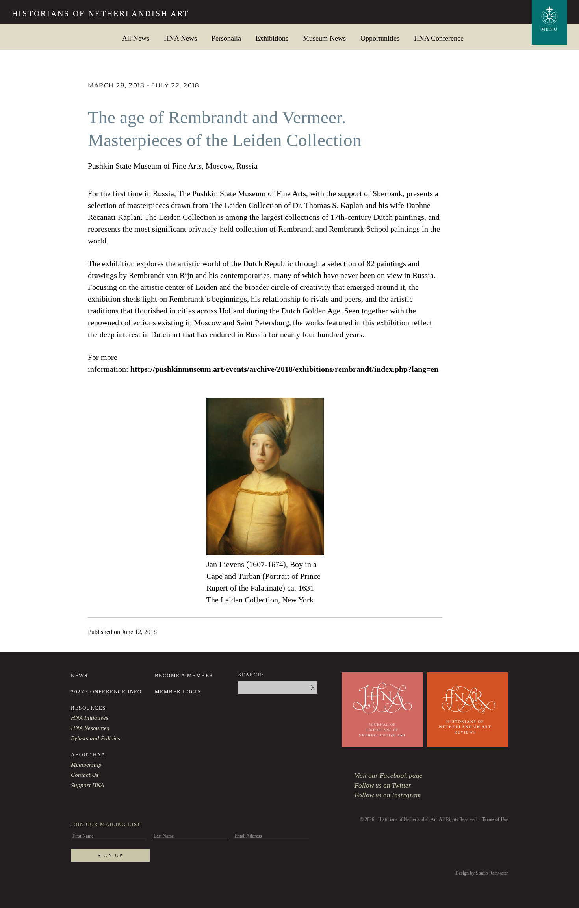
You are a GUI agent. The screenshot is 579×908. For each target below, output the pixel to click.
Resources (88, 708)
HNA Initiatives (89, 718)
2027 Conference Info (106, 692)
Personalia (226, 38)
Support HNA (87, 785)
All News (135, 38)
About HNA (88, 755)
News (79, 675)
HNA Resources (90, 728)
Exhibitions (272, 38)
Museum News (324, 38)
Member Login (178, 692)
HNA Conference (439, 38)
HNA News (180, 38)
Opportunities (379, 38)
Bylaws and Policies (95, 738)
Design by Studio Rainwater (481, 873)
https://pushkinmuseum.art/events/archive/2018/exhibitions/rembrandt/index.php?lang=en (284, 369)
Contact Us (84, 775)
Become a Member (184, 675)
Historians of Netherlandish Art (100, 13)
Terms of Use (495, 819)
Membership (86, 765)
